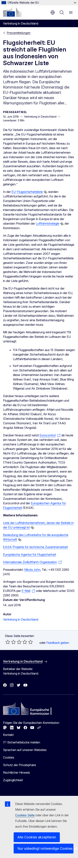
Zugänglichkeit (13, 780)
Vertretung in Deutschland (20, 619)
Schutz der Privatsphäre (19, 765)
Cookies (8, 757)
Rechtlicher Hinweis (16, 772)
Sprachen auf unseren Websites (25, 750)
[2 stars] (10, 641)
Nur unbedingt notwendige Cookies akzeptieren (45, 848)
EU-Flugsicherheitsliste (27, 192)
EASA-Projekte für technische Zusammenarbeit (35, 547)
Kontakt (8, 735)
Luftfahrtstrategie (47, 223)
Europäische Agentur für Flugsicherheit (29, 554)
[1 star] (8, 641)
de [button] (52, 12)
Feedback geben (57, 643)
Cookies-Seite (25, 815)
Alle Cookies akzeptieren (36, 837)
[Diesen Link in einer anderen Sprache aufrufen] (45, 192)
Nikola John (32, 569)
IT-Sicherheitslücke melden (21, 742)
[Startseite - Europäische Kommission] (12, 12)
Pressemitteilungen (18, 32)
